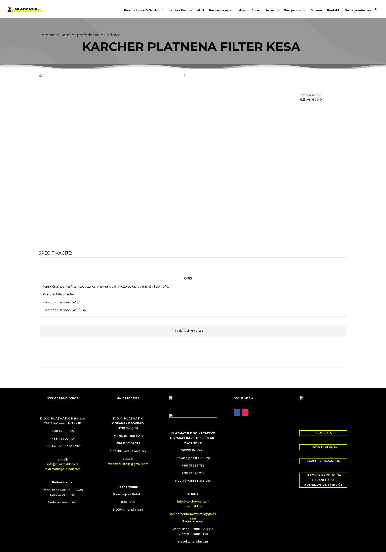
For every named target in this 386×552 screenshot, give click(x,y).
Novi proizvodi (294, 10)
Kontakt (333, 10)
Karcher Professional (184, 10)
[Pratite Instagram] (245, 412)
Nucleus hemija (220, 10)
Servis (256, 10)
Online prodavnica (358, 10)
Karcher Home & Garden (141, 10)
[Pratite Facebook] (237, 412)
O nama (316, 10)
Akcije (270, 10)
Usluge (241, 10)
